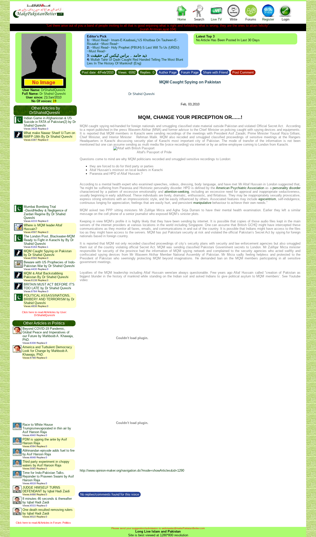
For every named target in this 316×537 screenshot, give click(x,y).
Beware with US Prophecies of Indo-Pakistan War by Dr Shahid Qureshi (49, 264)
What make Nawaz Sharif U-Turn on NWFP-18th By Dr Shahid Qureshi (49, 134)
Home (182, 19)
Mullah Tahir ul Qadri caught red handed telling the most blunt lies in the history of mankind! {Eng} (135, 61)
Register (268, 19)
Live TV (216, 19)
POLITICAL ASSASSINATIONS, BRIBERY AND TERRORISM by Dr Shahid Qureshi (49, 299)
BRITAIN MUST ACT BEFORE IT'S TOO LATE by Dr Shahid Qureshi (49, 286)
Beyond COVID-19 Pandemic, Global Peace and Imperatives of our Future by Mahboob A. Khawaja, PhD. (48, 334)
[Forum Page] (200, 72)
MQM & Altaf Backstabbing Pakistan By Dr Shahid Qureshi (46, 275)
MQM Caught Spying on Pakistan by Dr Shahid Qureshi (48, 253)
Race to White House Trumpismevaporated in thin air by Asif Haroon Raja (46, 428)
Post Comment (243, 72)
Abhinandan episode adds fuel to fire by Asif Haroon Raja (48, 452)
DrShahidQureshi (53, 90)
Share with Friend (215, 72)
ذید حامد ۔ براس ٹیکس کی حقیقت (119, 55)
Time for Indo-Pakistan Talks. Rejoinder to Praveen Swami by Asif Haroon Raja (48, 476)
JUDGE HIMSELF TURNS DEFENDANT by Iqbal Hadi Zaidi (46, 489)
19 (54, 101)
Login (285, 19)
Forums (250, 19)
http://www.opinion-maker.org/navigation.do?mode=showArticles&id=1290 (132, 470)
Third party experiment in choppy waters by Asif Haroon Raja (45, 463)
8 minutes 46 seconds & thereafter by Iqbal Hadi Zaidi (47, 500)
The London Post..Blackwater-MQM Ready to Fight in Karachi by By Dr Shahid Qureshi (49, 240)
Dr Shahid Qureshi (53, 94)
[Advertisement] (45, 173)
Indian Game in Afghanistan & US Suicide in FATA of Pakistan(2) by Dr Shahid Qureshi (50, 121)
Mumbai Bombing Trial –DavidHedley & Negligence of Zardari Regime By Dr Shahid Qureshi (45, 212)
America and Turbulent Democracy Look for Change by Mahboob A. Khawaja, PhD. (47, 350)
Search (199, 19)
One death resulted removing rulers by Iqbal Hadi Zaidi (47, 511)
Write (233, 19)
